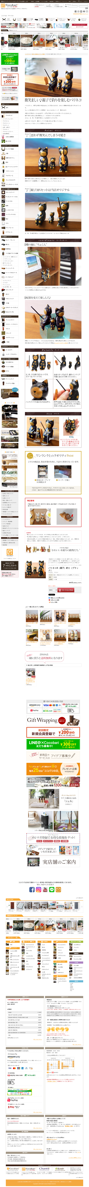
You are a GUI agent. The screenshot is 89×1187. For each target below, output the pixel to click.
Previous (7, 907)
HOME (32, 1)
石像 (11, 953)
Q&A (69, 1)
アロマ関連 (60, 967)
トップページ (28, 54)
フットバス (76, 947)
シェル (71, 983)
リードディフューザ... (79, 47)
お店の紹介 (20, 1181)
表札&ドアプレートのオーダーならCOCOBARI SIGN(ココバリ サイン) (75, 1173)
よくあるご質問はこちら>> (75, 1157)
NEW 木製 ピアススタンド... (71, 910)
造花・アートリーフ (14, 962)
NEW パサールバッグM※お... (23, 910)
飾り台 (43, 947)
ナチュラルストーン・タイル (14, 973)
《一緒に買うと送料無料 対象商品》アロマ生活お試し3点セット (30, 681)
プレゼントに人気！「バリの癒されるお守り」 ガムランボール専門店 (44, 1173)
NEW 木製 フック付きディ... (79, 910)
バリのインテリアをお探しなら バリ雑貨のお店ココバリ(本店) (12, 1173)
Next (82, 907)
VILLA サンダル (45, 977)
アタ (71, 984)
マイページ (64, 1)
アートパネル (29, 950)
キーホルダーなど (62, 978)
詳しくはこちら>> (38, 1039)
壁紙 (70, 1181)
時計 (27, 961)
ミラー (27, 963)
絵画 (27, 953)
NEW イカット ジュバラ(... (39, 910)
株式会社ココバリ (64, 1181)
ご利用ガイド (58, 1)
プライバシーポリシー (36, 1181)
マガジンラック (45, 969)
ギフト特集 (76, 965)
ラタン (71, 986)
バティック (60, 952)
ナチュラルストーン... (11, 931)
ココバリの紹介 (44, 1)
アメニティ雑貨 (45, 952)
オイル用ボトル (77, 944)
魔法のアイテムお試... (67, 47)
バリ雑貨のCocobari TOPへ (54, 1181)
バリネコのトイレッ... (54, 47)
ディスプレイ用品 (77, 959)
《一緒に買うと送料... (42, 47)
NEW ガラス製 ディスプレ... (63, 910)
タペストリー (61, 947)
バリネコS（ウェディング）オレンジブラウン (45, 642)
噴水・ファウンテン (14, 959)
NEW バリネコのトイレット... (31, 910)
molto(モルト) (61, 972)
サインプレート (29, 966)
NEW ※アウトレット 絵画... (15, 910)
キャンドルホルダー (14, 970)
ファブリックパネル (30, 958)
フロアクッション (62, 955)
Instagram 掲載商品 (78, 977)
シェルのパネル (29, 955)
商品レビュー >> (83, 13)
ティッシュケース (46, 958)
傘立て (43, 966)
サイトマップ (45, 1181)
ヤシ (71, 990)
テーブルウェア (45, 955)
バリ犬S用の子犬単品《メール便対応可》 (74, 623)
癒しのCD (60, 964)
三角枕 (59, 958)
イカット (60, 949)
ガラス (71, 987)
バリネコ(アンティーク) (45, 623)
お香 (59, 969)
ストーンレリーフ (30, 944)
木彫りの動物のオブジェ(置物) (38, 54)
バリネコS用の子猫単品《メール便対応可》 (59, 642)
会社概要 (37, 1)
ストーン (72, 989)
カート (80, 1)
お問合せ (74, 1)
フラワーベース (13, 964)
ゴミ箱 (43, 972)
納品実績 (51, 1)
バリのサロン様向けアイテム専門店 (60, 1172)
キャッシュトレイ (77, 956)
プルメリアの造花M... (17, 47)
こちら (78, 1152)
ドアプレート (29, 969)
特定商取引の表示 (27, 1181)
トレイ (43, 944)
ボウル (75, 949)
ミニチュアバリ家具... (29, 47)
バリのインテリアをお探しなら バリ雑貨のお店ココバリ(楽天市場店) (28, 1173)
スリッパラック (45, 963)
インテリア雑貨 (13, 950)
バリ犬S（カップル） (73, 642)
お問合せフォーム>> (52, 1139)
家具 (11, 944)
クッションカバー (62, 944)
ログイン (86, 1)
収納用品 (44, 949)
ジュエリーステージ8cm (61, 343)
